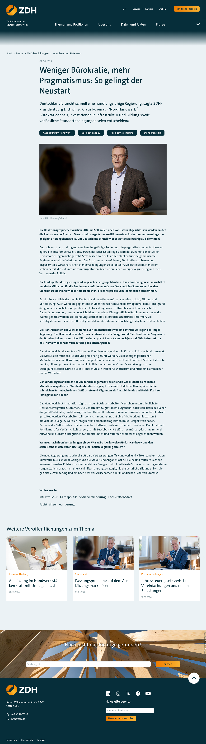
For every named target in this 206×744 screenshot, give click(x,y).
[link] (108, 693)
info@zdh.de (18, 719)
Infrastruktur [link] (48, 497)
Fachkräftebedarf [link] (120, 497)
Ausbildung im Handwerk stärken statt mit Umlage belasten (34, 583)
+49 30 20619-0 (19, 714)
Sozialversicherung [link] (92, 497)
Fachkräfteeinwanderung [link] (57, 504)
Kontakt (41, 740)
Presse (19, 53)
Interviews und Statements (68, 53)
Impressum (11, 740)
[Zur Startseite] (21, 10)
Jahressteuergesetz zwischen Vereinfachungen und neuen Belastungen (165, 585)
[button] (74, 24)
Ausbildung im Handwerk (57, 132)
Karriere (149, 9)
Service (136, 9)
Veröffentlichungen (38, 53)
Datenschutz (27, 740)
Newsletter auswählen (121, 718)
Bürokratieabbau (91, 132)
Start (9, 53)
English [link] (162, 9)
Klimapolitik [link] (68, 497)
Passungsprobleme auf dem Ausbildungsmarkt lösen (102, 583)
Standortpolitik (152, 132)
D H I (125, 9)
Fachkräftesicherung (122, 132)
